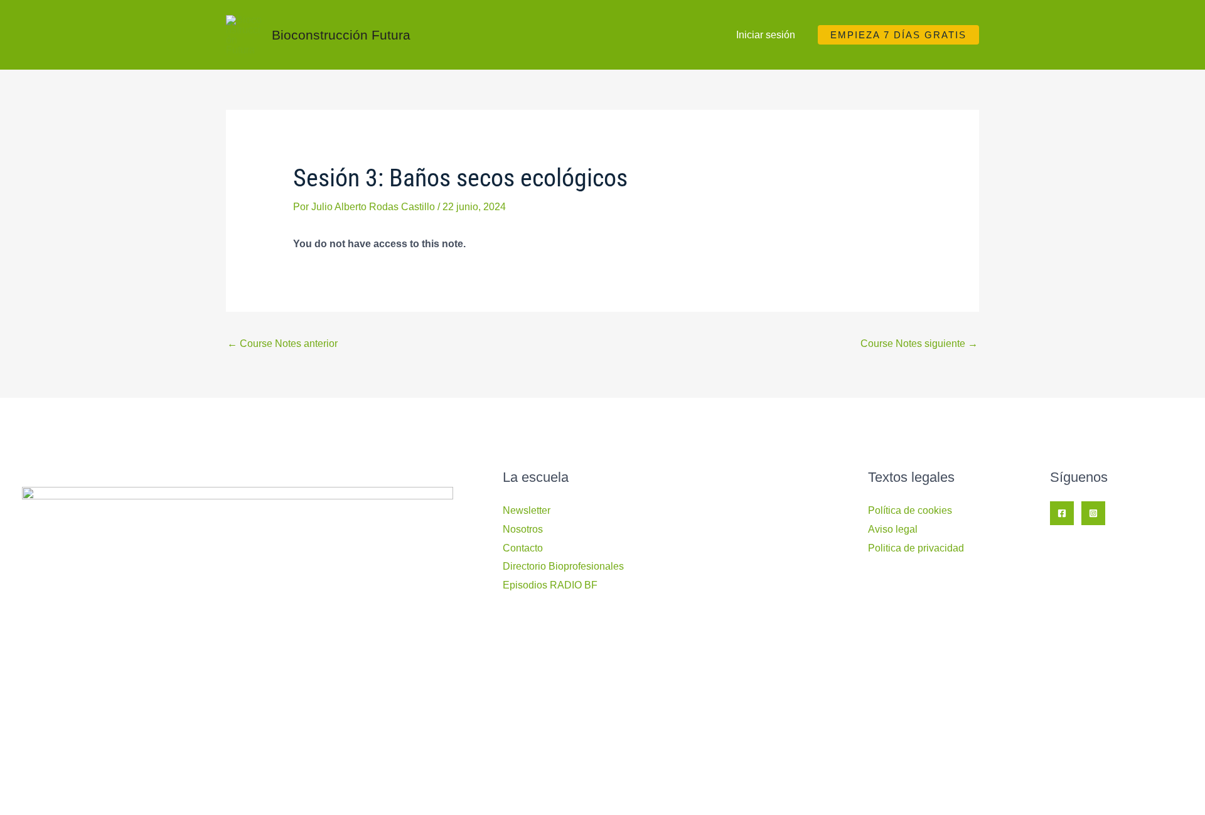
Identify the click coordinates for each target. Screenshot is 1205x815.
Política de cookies (910, 510)
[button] (898, 35)
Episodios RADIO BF (550, 585)
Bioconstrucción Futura (341, 35)
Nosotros (523, 529)
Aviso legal (893, 529)
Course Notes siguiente (919, 343)
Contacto (523, 548)
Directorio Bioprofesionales (563, 566)
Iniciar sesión (765, 34)
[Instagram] (1093, 513)
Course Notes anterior (282, 343)
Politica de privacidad (916, 548)
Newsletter (526, 510)
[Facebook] (1062, 513)
